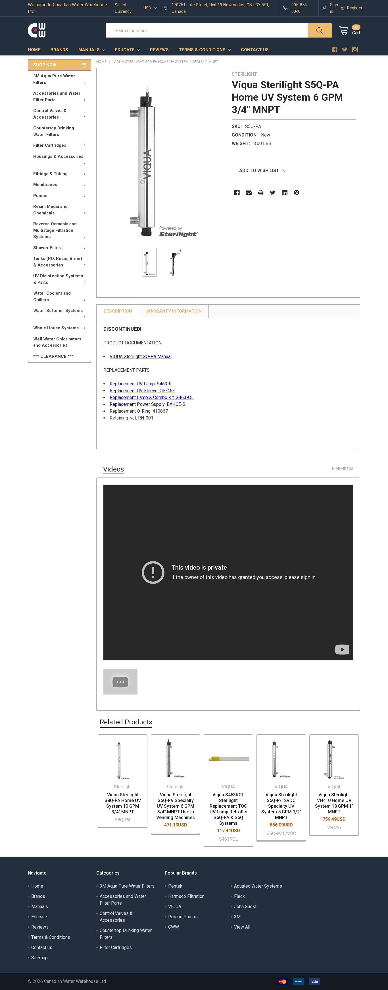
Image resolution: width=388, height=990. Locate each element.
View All (242, 927)
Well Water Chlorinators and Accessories (57, 342)
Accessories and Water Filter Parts (56, 96)
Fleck (239, 896)
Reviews (159, 49)
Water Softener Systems (58, 310)
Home (34, 49)
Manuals (89, 49)
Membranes (45, 184)
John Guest (245, 906)
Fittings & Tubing (50, 173)
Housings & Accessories (58, 156)
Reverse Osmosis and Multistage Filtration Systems (55, 230)
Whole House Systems (56, 327)
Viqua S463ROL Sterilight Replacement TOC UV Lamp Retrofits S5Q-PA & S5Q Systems (228, 809)
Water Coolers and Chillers (52, 296)
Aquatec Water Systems (258, 886)
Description (118, 311)
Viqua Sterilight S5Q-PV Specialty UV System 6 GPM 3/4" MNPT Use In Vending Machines (175, 806)
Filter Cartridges (49, 145)
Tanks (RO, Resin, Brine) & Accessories (57, 262)
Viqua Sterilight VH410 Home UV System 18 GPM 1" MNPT (334, 803)
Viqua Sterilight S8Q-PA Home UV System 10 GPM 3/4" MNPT (123, 803)
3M (237, 916)
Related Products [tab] (126, 722)
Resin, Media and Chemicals (50, 210)
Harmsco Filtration (186, 896)
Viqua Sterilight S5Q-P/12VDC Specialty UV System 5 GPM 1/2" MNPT (281, 806)
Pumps (40, 195)
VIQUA (174, 906)
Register (354, 8)
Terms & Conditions (203, 49)
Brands (59, 49)
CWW (173, 927)
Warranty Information (174, 311)
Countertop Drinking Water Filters (53, 131)
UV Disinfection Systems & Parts (58, 279)
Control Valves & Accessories (50, 114)
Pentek (175, 886)
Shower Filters (47, 247)
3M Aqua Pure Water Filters (54, 79)
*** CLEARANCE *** (53, 356)
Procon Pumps (183, 916)
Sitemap (39, 957)
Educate (125, 49)
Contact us (255, 49)
